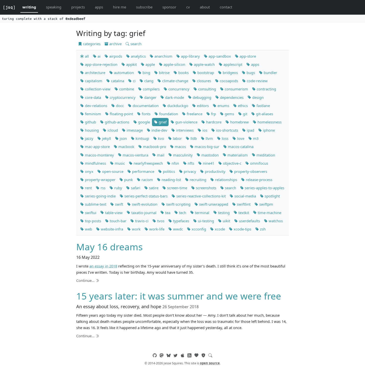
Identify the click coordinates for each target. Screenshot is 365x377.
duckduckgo (177, 105)
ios (204, 130)
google (143, 121)
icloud (112, 130)
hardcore (213, 121)
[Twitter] (176, 355)
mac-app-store (97, 146)
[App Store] (182, 355)
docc (119, 105)
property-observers (250, 171)
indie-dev (158, 130)
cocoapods (228, 80)
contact (226, 6)
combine (126, 88)
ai (99, 56)
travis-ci (141, 220)
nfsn (175, 163)
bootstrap (205, 72)
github (90, 121)
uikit (226, 220)
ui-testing (205, 220)
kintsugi (142, 138)
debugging (201, 97)
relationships (225, 179)
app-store (247, 56)
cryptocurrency (122, 97)
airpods (115, 56)
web (88, 228)
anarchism (162, 56)
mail (160, 154)
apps (99, 6)
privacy (189, 171)
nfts (190, 163)
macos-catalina (240, 146)
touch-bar (117, 220)
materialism (237, 154)
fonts (145, 113)
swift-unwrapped (213, 204)
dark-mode (174, 97)
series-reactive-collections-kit (200, 195)
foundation (168, 113)
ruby (117, 187)
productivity (214, 171)
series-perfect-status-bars (145, 195)
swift (118, 204)
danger (149, 97)
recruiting (197, 179)
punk (128, 179)
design (257, 97)
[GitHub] (155, 355)
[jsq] (9, 7)
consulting (206, 88)
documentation (145, 105)
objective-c (231, 163)
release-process (258, 179)
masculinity (182, 154)
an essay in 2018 (103, 266)
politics (168, 171)
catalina (117, 80)
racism (147, 179)
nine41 (208, 163)
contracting (266, 88)
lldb (193, 138)
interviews (184, 130)
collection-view (97, 88)
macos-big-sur (206, 146)
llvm (209, 138)
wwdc (177, 228)
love (240, 138)
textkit (243, 212)
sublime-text (95, 204)
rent (88, 187)
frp (213, 113)
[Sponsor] (196, 355)
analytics (138, 56)
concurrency (178, 88)
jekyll (106, 138)
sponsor (169, 6)
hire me (119, 6)
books (183, 72)
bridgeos (230, 72)
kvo (160, 138)
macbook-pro (154, 146)
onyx (88, 171)
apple (150, 64)
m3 (255, 138)
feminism (92, 113)
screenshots (205, 187)
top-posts (92, 220)
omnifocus (258, 163)
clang (148, 80)
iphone (268, 130)
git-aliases (264, 113)
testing (223, 212)
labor (177, 138)
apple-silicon (174, 64)
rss (103, 187)
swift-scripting (177, 204)
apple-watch (204, 64)
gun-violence (185, 121)
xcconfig (198, 228)
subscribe (144, 6)
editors (202, 105)
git (244, 113)
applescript (232, 64)
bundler (270, 72)
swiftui (90, 212)
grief (162, 121)
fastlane (263, 105)
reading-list (171, 179)
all (86, 56)
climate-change (174, 80)
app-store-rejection (100, 64)
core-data (92, 97)
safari (135, 187)
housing (91, 130)
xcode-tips (242, 228)
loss (224, 138)
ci (134, 80)
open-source (112, 171)
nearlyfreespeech (148, 163)
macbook (125, 146)
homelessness (269, 121)
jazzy (88, 138)
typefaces (180, 220)
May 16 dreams (109, 246)
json (123, 138)
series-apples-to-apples (264, 187)
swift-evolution (144, 204)
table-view (113, 212)
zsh (262, 228)
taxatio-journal (143, 212)
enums (223, 105)
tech (182, 212)
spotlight (272, 195)
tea (167, 212)
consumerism (236, 88)
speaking (53, 6)
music (119, 163)
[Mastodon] (162, 355)
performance (142, 171)
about (205, 6)
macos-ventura (135, 154)
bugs (250, 72)
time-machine (269, 212)
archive (115, 43)
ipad (250, 130)
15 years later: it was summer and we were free (178, 296)
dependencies (231, 97)
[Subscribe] (189, 355)
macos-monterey (99, 154)
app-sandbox (219, 56)
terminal (201, 212)
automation (123, 72)
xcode (219, 228)
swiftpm (265, 204)
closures (203, 80)
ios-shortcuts (226, 130)
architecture (94, 72)
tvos (160, 220)
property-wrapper (99, 179)
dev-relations (95, 105)
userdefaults (249, 220)
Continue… (86, 280)
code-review (257, 80)
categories (91, 43)
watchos (275, 220)
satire (153, 187)
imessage (134, 130)
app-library (190, 56)
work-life (156, 228)
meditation (265, 154)
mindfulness (95, 163)
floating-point (121, 113)
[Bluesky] (169, 355)
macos (180, 146)
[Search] (210, 355)
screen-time (176, 187)
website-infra (111, 228)
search (135, 43)
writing (29, 6)
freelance (194, 113)
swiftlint (243, 204)
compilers (151, 88)
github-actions (116, 121)
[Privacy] (203, 355)
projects (78, 6)
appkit (131, 64)
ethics (242, 105)
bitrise (164, 72)
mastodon (209, 154)
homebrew (239, 121)
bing (146, 72)
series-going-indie (100, 195)
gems (229, 113)
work (136, 228)
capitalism (93, 80)
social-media (244, 195)
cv (188, 6)
